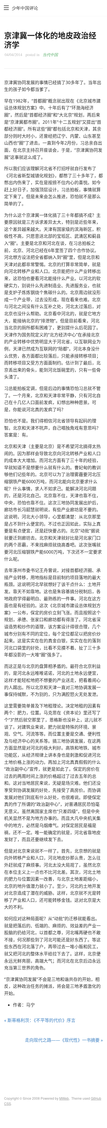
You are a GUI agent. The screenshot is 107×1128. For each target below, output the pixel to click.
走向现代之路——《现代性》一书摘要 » (64, 1040)
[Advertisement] (53, 1064)
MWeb (64, 1098)
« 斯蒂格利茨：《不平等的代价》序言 (39, 1020)
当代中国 (50, 54)
